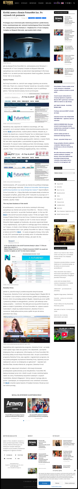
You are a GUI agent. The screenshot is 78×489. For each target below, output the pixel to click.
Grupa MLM (60, 184)
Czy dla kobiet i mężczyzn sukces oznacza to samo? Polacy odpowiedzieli (69, 71)
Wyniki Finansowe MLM (63, 214)
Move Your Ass (60, 190)
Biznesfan (59, 187)
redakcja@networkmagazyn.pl (15, 467)
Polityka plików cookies (56, 486)
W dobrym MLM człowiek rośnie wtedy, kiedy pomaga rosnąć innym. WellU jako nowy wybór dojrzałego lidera (68, 455)
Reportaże (33, 3)
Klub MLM (59, 208)
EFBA (58, 196)
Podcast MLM (60, 202)
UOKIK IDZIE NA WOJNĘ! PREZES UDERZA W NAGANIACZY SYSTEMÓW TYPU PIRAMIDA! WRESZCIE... (63, 283)
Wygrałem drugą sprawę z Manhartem (63, 294)
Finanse (40, 3)
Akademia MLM (61, 193)
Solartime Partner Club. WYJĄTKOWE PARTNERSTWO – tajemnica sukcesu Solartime (64, 118)
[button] (75, 470)
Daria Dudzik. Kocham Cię (67, 466)
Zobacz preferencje (70, 483)
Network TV (60, 199)
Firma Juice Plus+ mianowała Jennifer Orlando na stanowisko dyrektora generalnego (69, 59)
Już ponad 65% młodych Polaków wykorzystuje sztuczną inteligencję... (38, 415)
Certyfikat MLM (61, 205)
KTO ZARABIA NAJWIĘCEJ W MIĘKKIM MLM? (69, 47)
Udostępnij (31, 18)
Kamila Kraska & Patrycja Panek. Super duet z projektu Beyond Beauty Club (69, 442)
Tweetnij (39, 18)
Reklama (48, 3)
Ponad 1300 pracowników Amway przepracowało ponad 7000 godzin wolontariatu (70, 20)
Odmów (57, 483)
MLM (10, 132)
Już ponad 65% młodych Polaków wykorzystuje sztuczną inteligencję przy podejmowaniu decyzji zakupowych (69, 34)
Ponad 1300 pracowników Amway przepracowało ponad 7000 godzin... (15, 415)
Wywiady (24, 3)
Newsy (17, 3)
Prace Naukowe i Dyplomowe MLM (65, 211)
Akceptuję (44, 483)
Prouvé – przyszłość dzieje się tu (63, 139)
